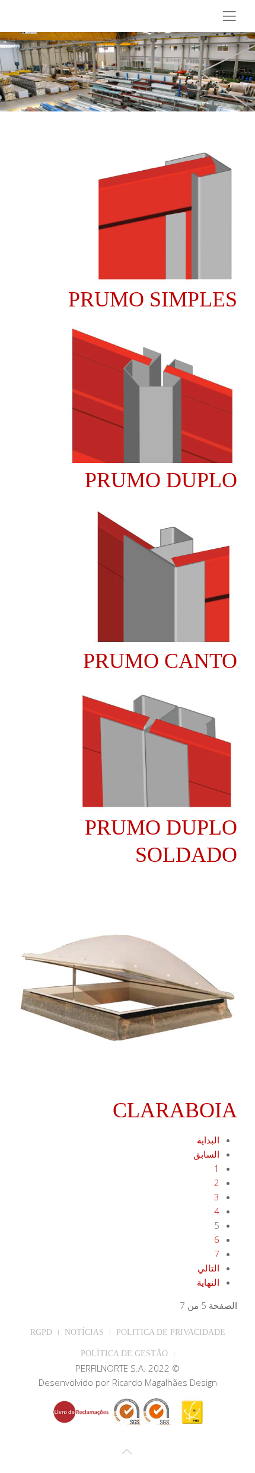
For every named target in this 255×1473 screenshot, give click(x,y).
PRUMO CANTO (160, 661)
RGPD (41, 1332)
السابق (206, 1154)
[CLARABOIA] (127, 986)
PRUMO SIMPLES (152, 299)
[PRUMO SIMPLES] (164, 212)
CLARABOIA (175, 1110)
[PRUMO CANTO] (163, 574)
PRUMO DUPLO (161, 480)
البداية (208, 1140)
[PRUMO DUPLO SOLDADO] (156, 747)
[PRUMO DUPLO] (152, 393)
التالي (208, 1268)
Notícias (84, 1332)
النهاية (208, 1282)
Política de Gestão (124, 1353)
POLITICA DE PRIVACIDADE (170, 1332)
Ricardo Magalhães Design (164, 1382)
